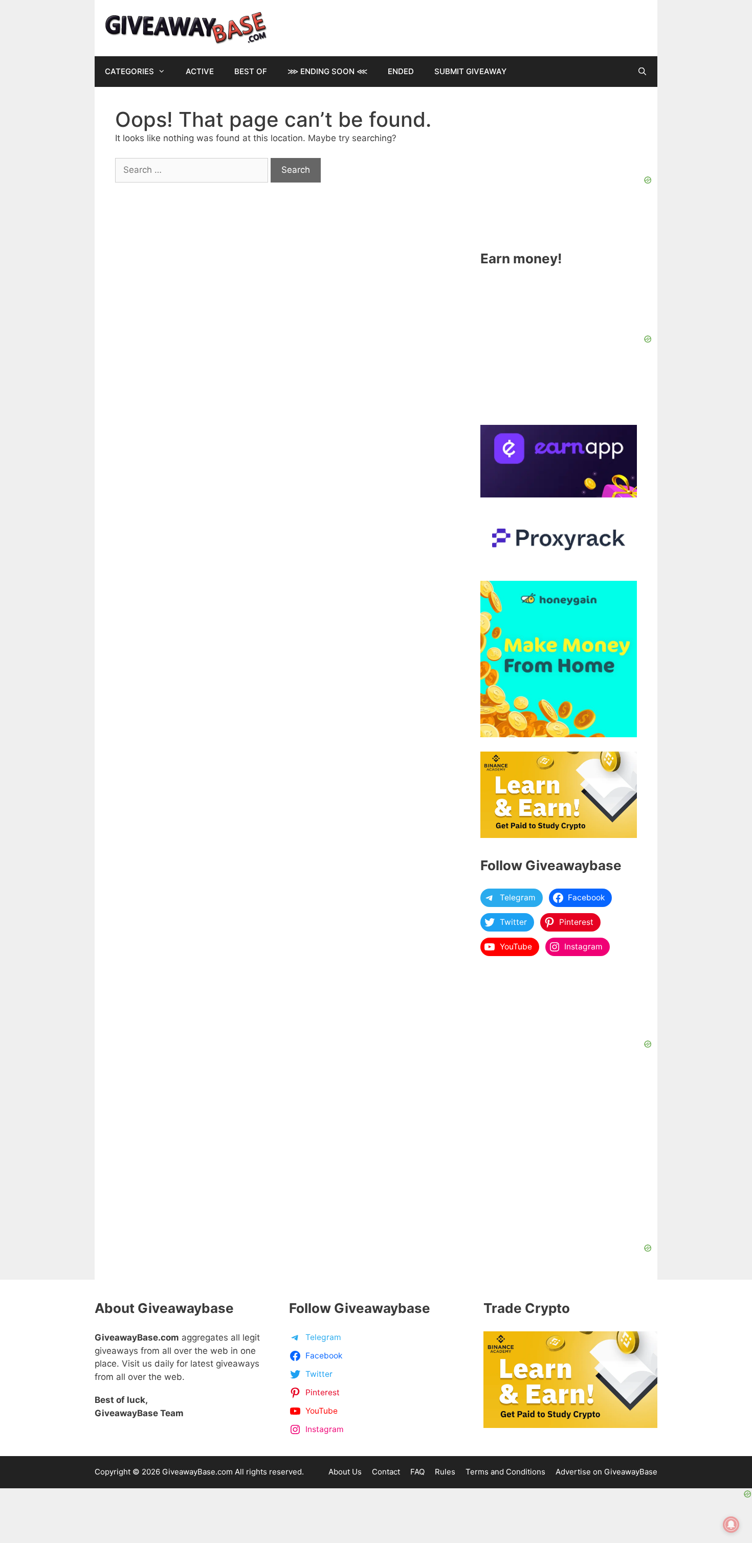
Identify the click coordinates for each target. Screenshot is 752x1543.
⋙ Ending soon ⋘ (327, 71)
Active (200, 71)
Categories (129, 71)
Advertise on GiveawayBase (606, 1472)
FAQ (417, 1472)
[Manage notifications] (731, 1524)
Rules (445, 1472)
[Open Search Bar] (642, 71)
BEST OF (250, 71)
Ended (401, 71)
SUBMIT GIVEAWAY (470, 71)
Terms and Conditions (505, 1472)
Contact (386, 1472)
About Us (345, 1472)
